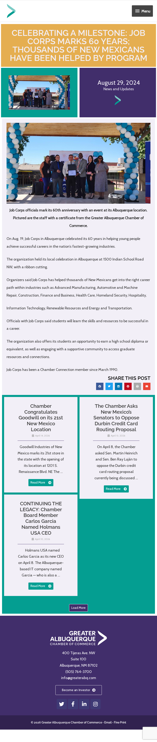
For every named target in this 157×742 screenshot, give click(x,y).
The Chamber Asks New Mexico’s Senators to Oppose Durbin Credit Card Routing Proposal (116, 417)
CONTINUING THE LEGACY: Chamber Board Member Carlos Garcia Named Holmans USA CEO (41, 518)
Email (108, 722)
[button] (99, 386)
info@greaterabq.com (78, 678)
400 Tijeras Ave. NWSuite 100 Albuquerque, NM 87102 (79, 659)
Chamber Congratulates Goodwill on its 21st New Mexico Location (41, 417)
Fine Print (120, 722)
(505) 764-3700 (78, 671)
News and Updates (118, 89)
